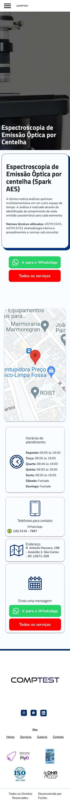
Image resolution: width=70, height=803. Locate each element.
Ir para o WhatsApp (39, 262)
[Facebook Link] (35, 714)
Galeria (42, 737)
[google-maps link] (35, 365)
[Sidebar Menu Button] (7, 5)
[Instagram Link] (25, 714)
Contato (58, 737)
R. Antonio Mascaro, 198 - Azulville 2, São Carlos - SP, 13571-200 (43, 552)
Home (10, 737)
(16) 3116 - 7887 (25, 531)
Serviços (26, 737)
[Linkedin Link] (44, 714)
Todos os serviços (34, 275)
